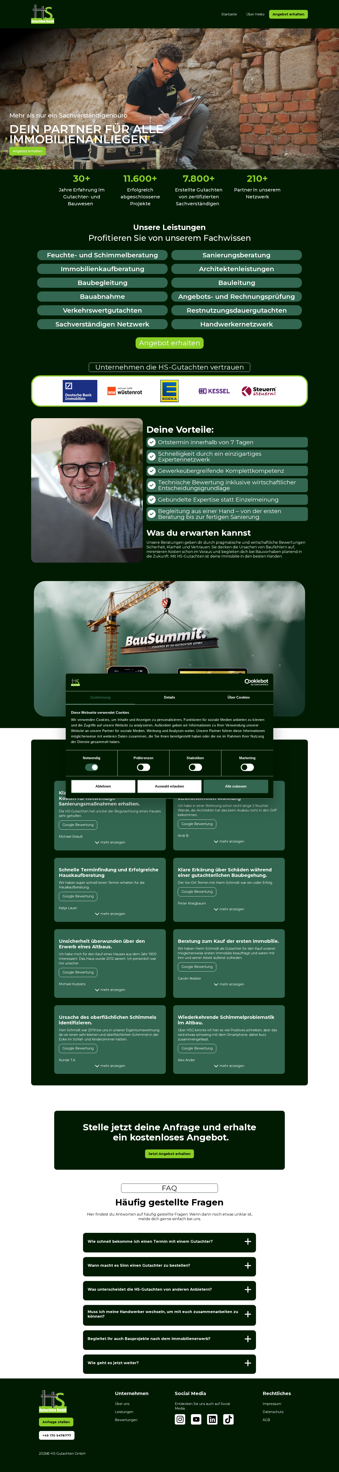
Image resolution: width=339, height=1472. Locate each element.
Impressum (272, 1404)
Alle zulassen (236, 786)
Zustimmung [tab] (100, 697)
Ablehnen (103, 786)
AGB (266, 1420)
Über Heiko (255, 14)
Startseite (229, 14)
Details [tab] (169, 697)
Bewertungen (126, 1420)
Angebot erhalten (169, 343)
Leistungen (124, 1412)
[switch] (143, 767)
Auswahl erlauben (169, 786)
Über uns (122, 1404)
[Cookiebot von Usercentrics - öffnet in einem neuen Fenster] (248, 682)
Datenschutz (273, 1412)
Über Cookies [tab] (239, 697)
